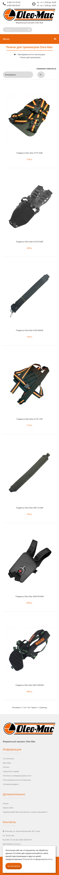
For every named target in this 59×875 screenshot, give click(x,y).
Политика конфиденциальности (17, 775)
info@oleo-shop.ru (13, 844)
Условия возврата (11, 784)
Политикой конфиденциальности (37, 859)
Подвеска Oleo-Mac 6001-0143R (29, 507)
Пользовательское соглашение (17, 780)
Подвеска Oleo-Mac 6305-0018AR (29, 596)
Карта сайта (8, 807)
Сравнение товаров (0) (46, 69)
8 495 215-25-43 (13, 2)
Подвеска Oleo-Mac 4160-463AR (29, 330)
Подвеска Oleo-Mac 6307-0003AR (29, 685)
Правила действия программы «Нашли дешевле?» (25, 812)
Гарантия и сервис (11, 771)
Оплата (6, 767)
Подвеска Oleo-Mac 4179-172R (29, 419)
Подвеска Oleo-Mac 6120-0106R (29, 241)
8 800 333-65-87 (13, 5)
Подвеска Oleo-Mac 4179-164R (29, 153)
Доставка (7, 763)
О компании (8, 758)
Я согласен (14, 866)
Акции (5, 803)
